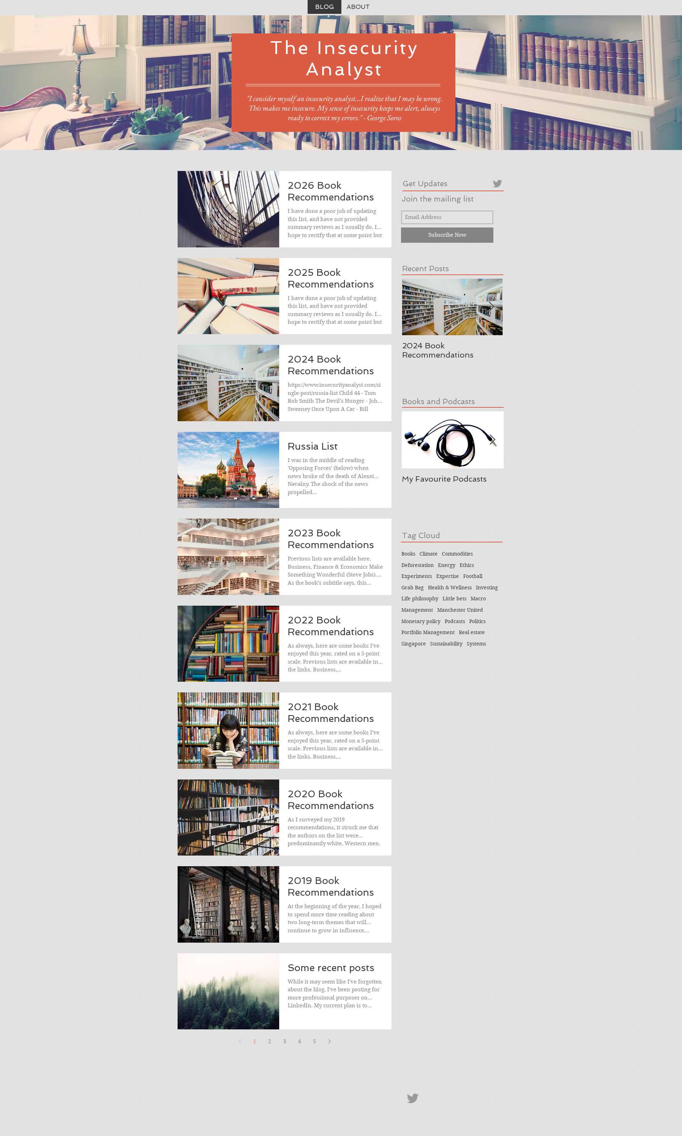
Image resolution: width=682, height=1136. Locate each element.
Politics (477, 621)
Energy (446, 565)
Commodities (457, 554)
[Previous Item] (413, 307)
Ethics (467, 565)
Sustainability (446, 644)
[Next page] (329, 1041)
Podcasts (455, 621)
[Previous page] (239, 1041)
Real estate (472, 632)
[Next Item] (491, 307)
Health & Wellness (450, 587)
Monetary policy (420, 621)
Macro (478, 598)
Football (472, 576)
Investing (487, 587)
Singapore (413, 644)
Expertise (447, 576)
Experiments (416, 576)
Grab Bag (412, 587)
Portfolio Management (428, 632)
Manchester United (460, 610)
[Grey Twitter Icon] (497, 183)
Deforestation (417, 565)
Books (408, 554)
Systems (476, 644)
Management (417, 610)
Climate (429, 554)
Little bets (454, 598)
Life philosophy (419, 598)
